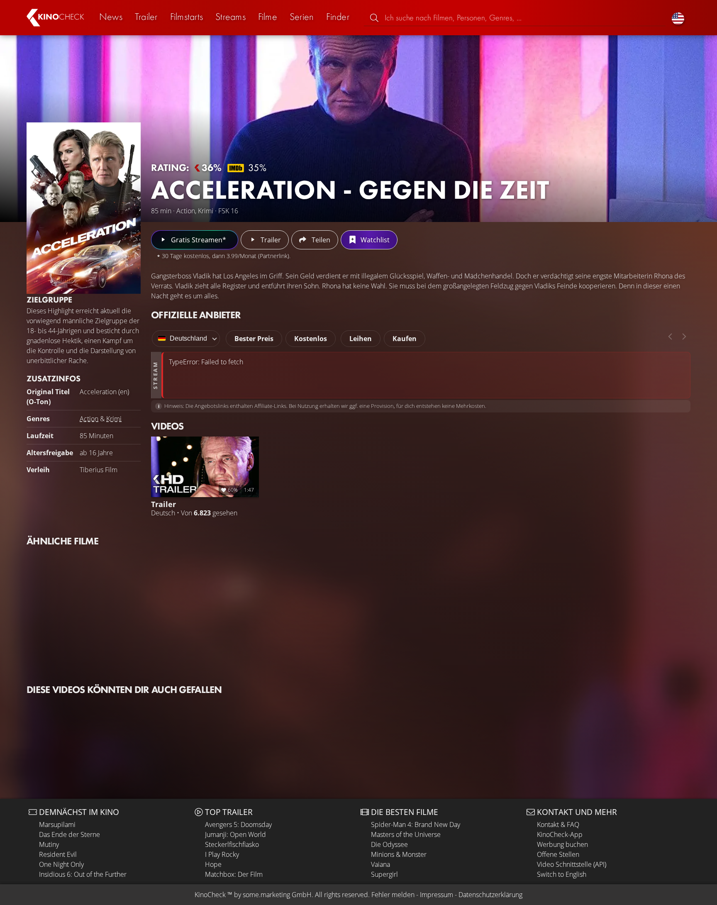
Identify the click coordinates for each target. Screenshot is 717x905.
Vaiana (380, 864)
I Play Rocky (222, 854)
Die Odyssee (389, 844)
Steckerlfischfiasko (232, 844)
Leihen (360, 338)
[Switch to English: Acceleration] (678, 17)
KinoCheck (210, 894)
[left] (670, 336)
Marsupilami (57, 824)
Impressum (436, 894)
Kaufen (405, 338)
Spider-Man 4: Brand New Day (415, 824)
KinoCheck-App (560, 834)
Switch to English (561, 874)
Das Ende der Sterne (69, 834)
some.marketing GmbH (277, 894)
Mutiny (49, 844)
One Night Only (61, 864)
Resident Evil (58, 854)
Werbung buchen (562, 844)
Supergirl (384, 874)
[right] (684, 336)
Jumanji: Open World (235, 834)
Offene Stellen (558, 854)
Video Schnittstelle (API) (571, 864)
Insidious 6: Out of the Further (83, 874)
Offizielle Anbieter (196, 314)
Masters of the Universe (406, 834)
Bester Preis (253, 338)
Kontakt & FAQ (558, 824)
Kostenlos (310, 338)
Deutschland (188, 338)
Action (89, 418)
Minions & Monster (399, 854)
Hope (213, 864)
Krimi (114, 418)
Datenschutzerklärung (490, 894)
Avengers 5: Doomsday (238, 824)
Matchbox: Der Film (234, 874)
